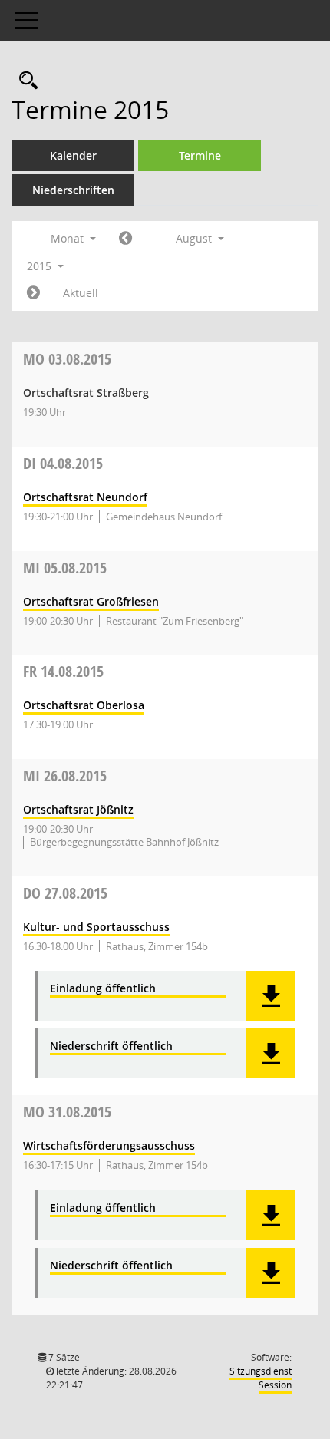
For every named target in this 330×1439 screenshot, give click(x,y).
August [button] (195, 238)
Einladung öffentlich (103, 988)
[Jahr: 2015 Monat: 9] (33, 293)
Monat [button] (69, 238)
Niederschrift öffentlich (111, 1046)
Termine (200, 155)
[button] (270, 996)
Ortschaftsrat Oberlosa (83, 705)
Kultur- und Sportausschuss (96, 926)
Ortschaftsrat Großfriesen (91, 601)
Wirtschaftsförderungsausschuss (109, 1145)
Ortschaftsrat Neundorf (85, 497)
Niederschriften (73, 190)
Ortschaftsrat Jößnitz (78, 809)
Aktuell (80, 292)
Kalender (73, 155)
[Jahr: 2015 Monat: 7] (125, 238)
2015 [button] (40, 266)
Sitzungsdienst (260, 1378)
